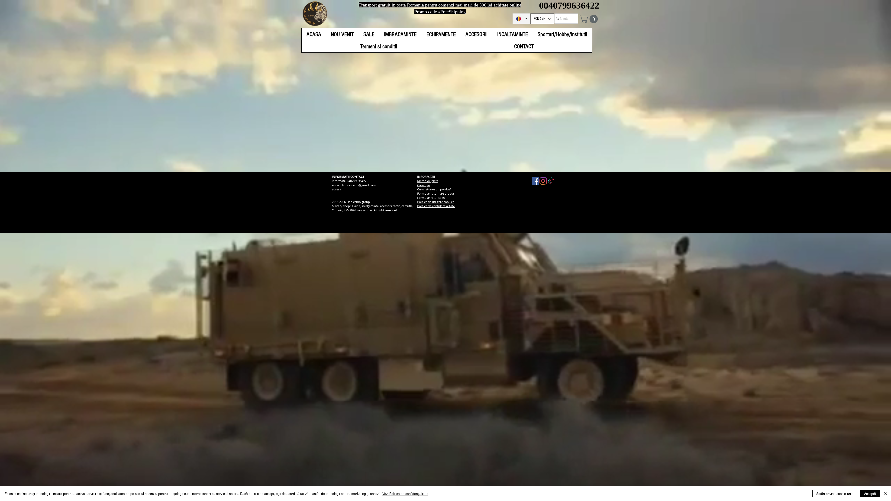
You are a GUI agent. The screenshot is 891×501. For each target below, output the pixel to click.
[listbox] (542, 18)
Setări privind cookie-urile (834, 493)
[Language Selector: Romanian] (521, 18)
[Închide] (885, 493)
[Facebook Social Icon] (535, 181)
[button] (542, 18)
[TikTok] (551, 181)
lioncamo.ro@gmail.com (359, 185)
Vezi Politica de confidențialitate (405, 493)
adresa (336, 189)
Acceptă (870, 493)
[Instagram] (543, 181)
